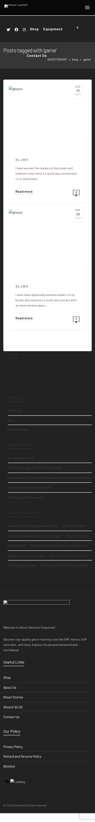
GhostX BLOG (13, 707)
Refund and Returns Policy (22, 756)
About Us (9, 687)
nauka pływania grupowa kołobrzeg (33, 526)
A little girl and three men (26, 497)
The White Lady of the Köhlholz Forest (35, 468)
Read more (24, 191)
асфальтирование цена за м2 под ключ (35, 536)
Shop (7, 677)
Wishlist (9, 766)
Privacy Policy (13, 747)
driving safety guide (22, 565)
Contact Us (11, 717)
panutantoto (17, 545)
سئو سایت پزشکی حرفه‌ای (26, 555)
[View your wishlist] (83, 29)
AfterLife (14, 411)
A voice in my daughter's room (29, 487)
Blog (11, 420)
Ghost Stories (18, 429)
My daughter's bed (21, 458)
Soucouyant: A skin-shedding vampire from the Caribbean (49, 478)
